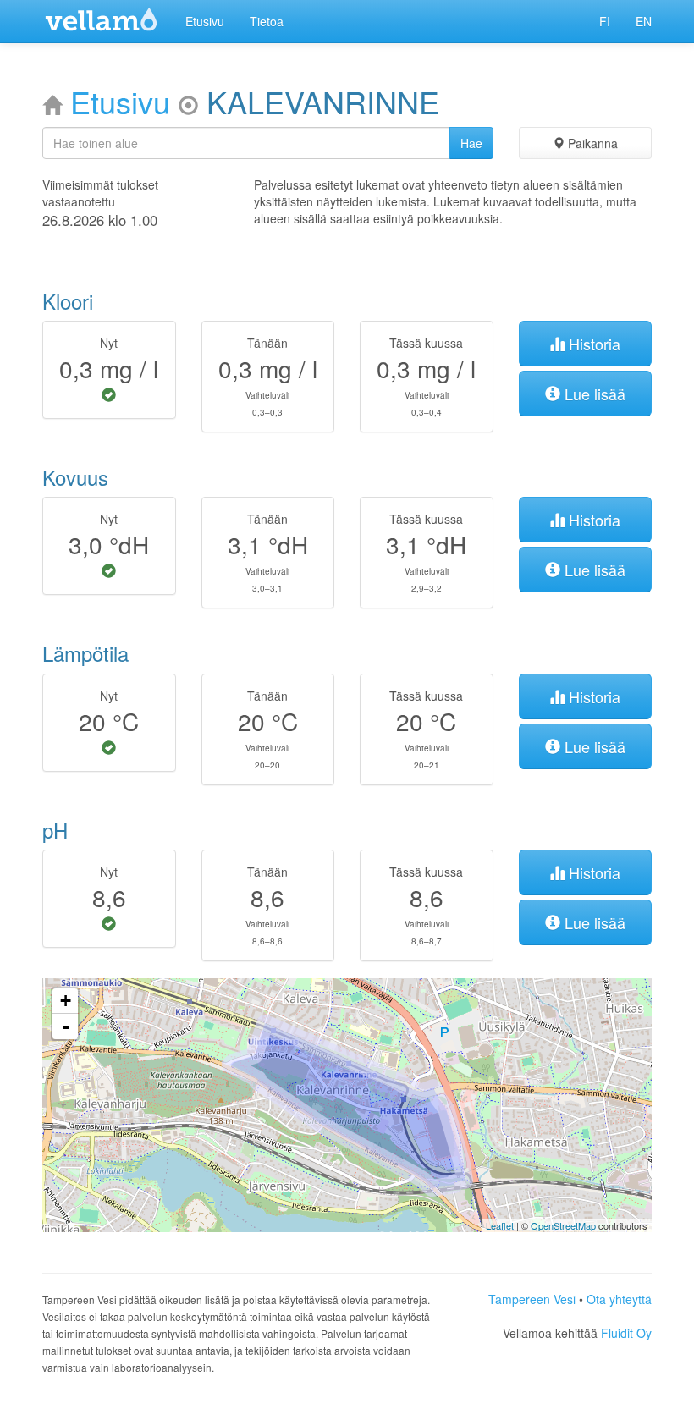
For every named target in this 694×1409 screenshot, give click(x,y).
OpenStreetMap (563, 1225)
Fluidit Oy (626, 1332)
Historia (592, 344)
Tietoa (267, 21)
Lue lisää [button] (592, 394)
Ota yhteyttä (619, 1299)
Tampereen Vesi (532, 1299)
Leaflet (500, 1225)
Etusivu (204, 21)
